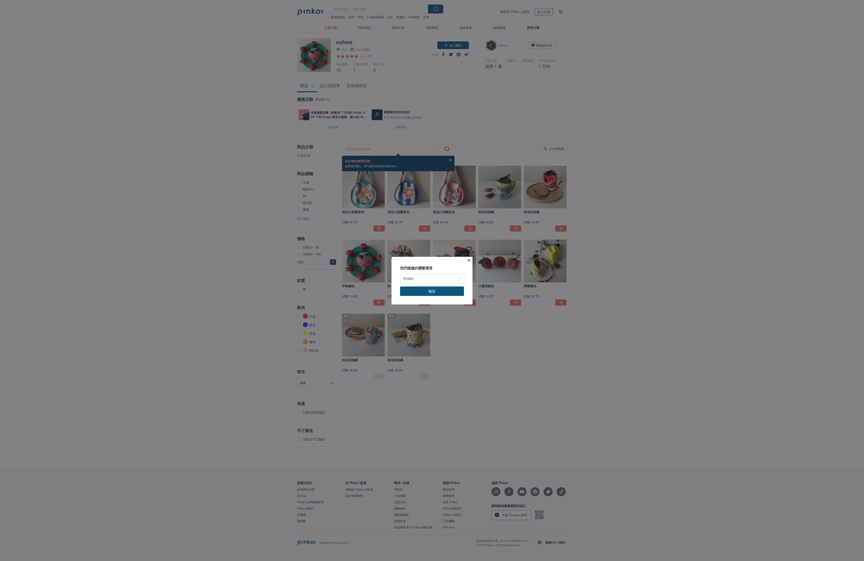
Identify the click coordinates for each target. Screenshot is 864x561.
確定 (432, 291)
